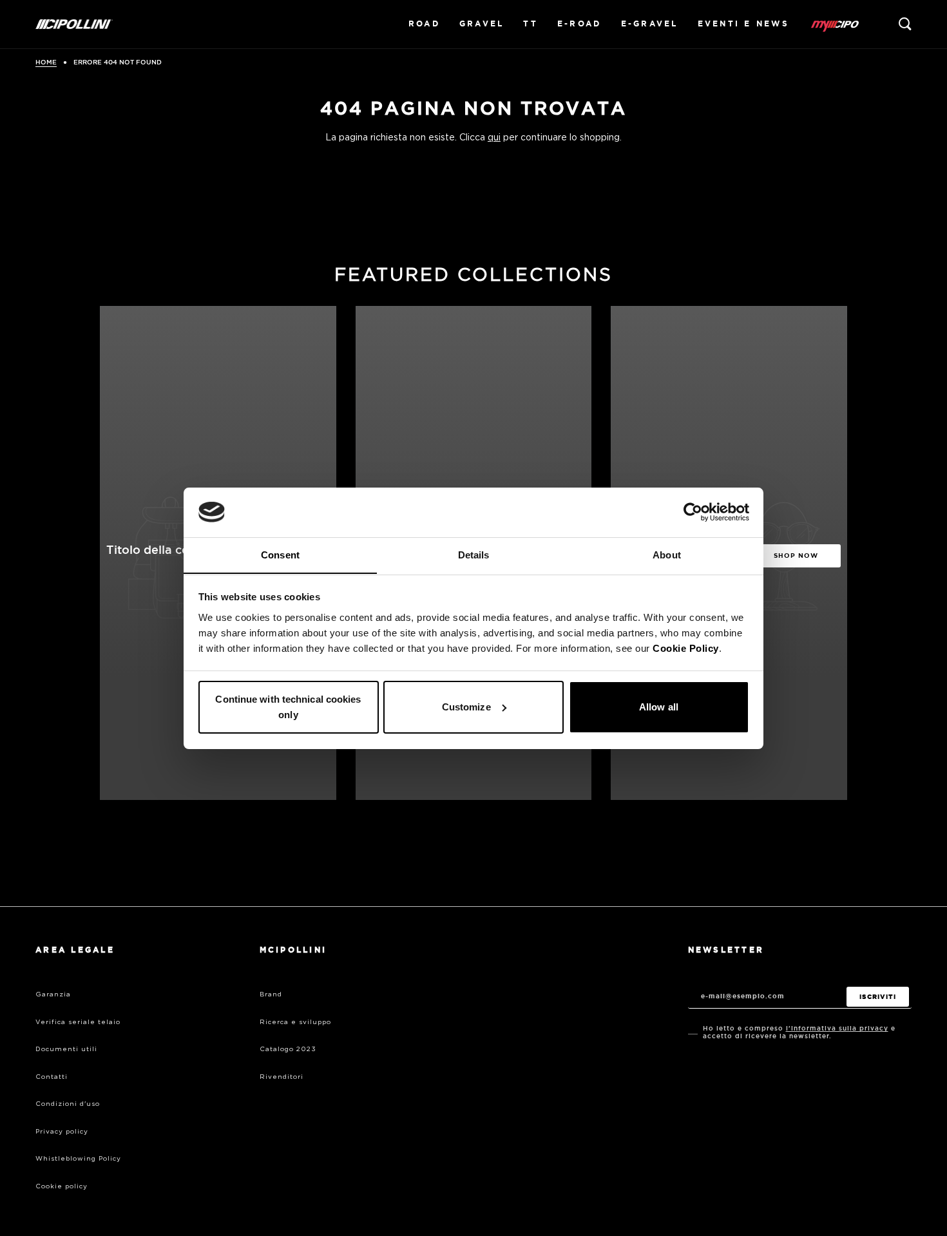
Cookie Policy (686, 647)
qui (494, 137)
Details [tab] (474, 554)
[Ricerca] (905, 23)
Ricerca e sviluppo (295, 1022)
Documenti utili (66, 1049)
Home (46, 62)
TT (530, 24)
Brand (271, 994)
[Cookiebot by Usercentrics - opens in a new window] (692, 512)
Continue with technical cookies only (288, 707)
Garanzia (53, 994)
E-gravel (649, 24)
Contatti (51, 1077)
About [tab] (667, 554)
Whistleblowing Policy (78, 1158)
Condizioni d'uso (67, 1104)
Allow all (658, 706)
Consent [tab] (280, 554)
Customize (466, 706)
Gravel (481, 24)
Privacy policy (61, 1131)
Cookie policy (61, 1186)
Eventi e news (743, 24)
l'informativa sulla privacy (837, 1028)
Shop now (796, 555)
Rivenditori (281, 1077)
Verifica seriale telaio (77, 1022)
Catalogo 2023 (288, 1049)
